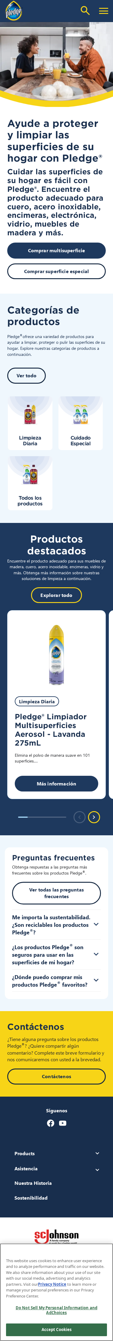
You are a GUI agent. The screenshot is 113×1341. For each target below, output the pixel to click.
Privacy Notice (52, 1284)
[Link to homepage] (14, 10)
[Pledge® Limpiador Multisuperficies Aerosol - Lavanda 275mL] (56, 650)
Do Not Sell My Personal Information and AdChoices (56, 1310)
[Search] (85, 11)
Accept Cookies (57, 1329)
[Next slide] (94, 817)
